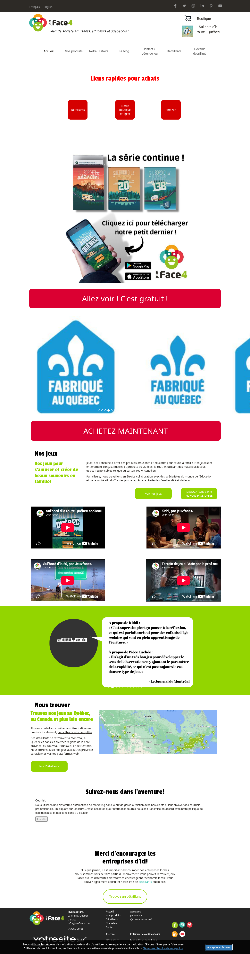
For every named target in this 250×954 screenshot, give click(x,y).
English (48, 7)
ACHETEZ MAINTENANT (125, 431)
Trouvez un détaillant (125, 896)
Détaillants (174, 51)
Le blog (124, 51)
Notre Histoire (98, 51)
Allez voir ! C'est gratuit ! (125, 298)
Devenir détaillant (199, 51)
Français (34, 7)
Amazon (171, 110)
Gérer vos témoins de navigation (163, 948)
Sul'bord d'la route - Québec (208, 29)
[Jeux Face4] (202, 5)
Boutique (204, 19)
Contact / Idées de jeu (149, 51)
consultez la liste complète (75, 732)
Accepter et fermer (218, 947)
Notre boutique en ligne (125, 109)
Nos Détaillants (49, 766)
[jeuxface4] (175, 5)
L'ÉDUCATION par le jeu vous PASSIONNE (199, 493)
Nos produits (74, 51)
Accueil (49, 51)
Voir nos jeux (153, 493)
